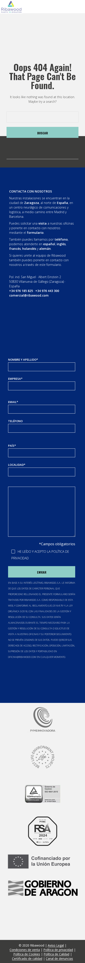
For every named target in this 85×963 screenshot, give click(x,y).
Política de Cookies (26, 954)
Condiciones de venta (25, 950)
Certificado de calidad (27, 958)
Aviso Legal (56, 945)
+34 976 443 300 (47, 291)
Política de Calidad (56, 954)
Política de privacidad (58, 950)
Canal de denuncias (59, 958)
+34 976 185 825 (21, 291)
